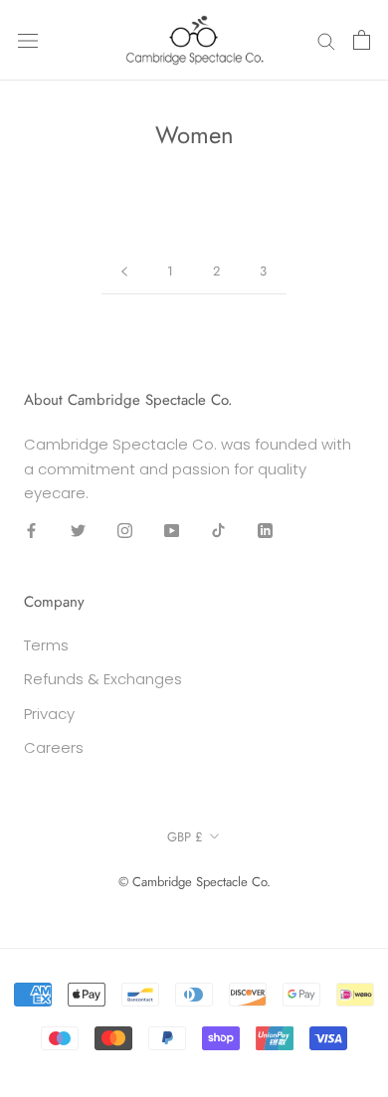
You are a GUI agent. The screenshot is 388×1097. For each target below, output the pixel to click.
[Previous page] (124, 271)
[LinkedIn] (265, 529)
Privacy (49, 713)
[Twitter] (78, 529)
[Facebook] (31, 529)
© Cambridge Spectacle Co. (194, 881)
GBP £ (185, 836)
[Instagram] (124, 529)
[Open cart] (361, 40)
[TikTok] (218, 529)
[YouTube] (171, 529)
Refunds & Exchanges (103, 678)
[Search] (326, 40)
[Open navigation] (28, 40)
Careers (54, 747)
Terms (46, 645)
